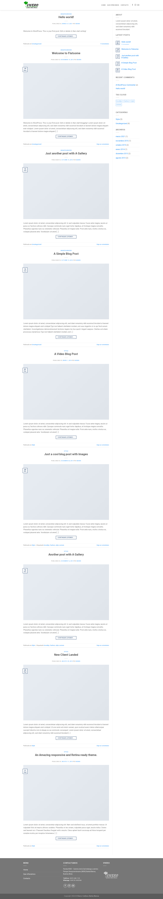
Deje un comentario (103, 144)
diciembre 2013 (122, 153)
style (57, 545)
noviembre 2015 (122, 141)
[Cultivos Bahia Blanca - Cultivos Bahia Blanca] (34, 5)
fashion (52, 545)
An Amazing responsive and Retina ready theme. (66, 755)
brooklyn (46, 545)
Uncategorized (66, 14)
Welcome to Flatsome (66, 53)
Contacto (125, 5)
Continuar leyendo (66, 36)
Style (66, 351)
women (61, 545)
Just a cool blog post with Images (66, 454)
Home (103, 5)
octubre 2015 (121, 145)
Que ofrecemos (113, 5)
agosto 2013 (121, 158)
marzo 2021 (120, 136)
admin (78, 23)
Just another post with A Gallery (66, 153)
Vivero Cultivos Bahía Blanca (88, 896)
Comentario (104, 44)
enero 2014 (120, 149)
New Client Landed (66, 654)
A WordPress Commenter (126, 85)
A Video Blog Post (66, 354)
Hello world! (66, 17)
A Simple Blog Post (66, 253)
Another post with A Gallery (66, 554)
